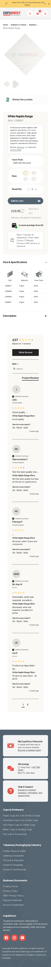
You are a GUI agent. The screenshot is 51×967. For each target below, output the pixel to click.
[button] (23, 704)
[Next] (45, 3)
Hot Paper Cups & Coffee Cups (19, 824)
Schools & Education (13, 860)
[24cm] (34, 179)
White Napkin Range (11, 28)
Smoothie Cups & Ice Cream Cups (20, 820)
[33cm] (26, 173)
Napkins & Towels (18, 25)
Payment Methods (12, 900)
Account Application (13, 904)
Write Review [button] (25, 352)
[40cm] (26, 179)
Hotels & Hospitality (13, 865)
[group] (25, 340)
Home (5, 25)
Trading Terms (10, 886)
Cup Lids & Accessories (15, 834)
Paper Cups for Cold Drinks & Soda (21, 815)
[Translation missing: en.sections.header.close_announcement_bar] (49, 3)
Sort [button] (14, 363)
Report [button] (19, 427)
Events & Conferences (14, 869)
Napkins (32, 25)
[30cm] (34, 173)
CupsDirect (22, 948)
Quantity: (17, 189)
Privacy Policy (10, 891)
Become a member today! (29, 750)
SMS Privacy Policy (13, 895)
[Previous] (6, 3)
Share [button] (25, 427)
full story (20, 147)
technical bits (15, 150)
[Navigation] (45, 13)
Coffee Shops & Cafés (14, 851)
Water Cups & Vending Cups (17, 829)
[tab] (30, 378)
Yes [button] (13, 427)
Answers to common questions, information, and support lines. (30, 793)
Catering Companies (13, 855)
